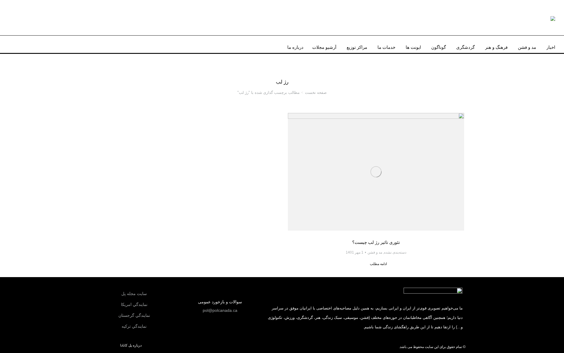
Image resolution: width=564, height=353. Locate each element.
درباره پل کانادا (131, 345)
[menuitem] (550, 45)
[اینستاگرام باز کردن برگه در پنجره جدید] (33, 44)
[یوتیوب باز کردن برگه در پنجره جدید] (24, 44)
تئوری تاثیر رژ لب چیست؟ (376, 242)
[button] (220, 310)
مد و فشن (374, 252)
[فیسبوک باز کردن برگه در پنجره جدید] (42, 44)
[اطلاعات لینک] (376, 172)
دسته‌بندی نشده (395, 252)
